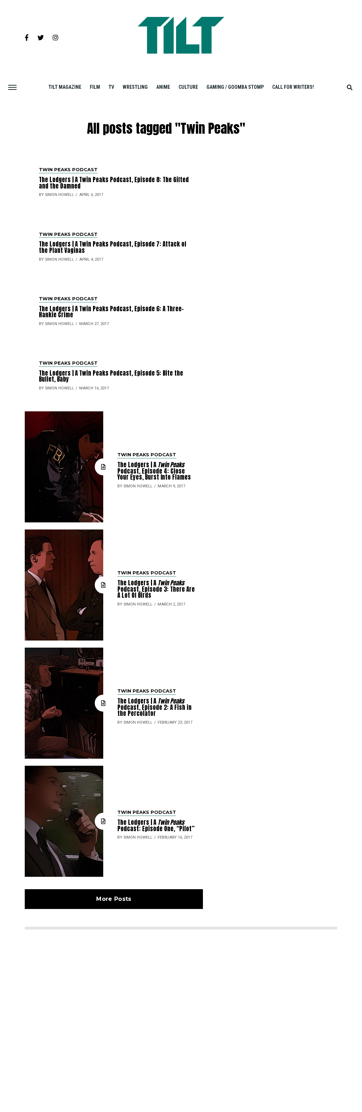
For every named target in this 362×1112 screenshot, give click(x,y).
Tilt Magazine (64, 87)
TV (111, 87)
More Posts (113, 899)
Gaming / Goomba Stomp (235, 87)
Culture (188, 87)
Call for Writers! (293, 87)
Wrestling (135, 87)
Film (95, 87)
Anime (163, 87)
